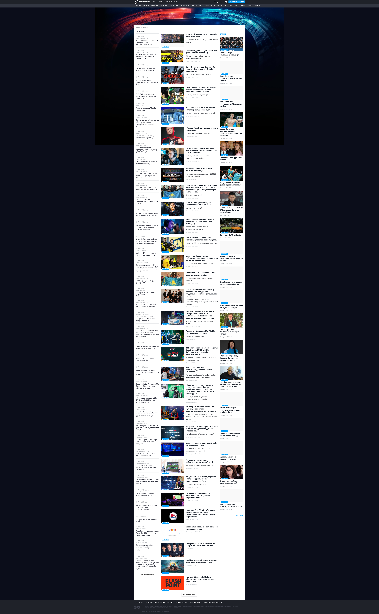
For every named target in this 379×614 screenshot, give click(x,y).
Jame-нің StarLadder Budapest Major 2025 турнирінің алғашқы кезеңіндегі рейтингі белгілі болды (147, 333)
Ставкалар (169, 2)
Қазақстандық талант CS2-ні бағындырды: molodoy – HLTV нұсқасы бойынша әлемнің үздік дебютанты (147, 268)
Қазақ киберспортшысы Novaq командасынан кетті (146, 494)
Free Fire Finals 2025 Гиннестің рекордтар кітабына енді (147, 347)
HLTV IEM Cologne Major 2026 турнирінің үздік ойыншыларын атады (147, 42)
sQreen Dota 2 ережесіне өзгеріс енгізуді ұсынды (145, 69)
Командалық (185, 5)
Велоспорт (155, 5)
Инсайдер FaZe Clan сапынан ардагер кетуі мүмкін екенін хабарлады (147, 467)
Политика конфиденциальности (212, 602)
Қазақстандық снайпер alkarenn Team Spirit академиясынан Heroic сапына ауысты (147, 548)
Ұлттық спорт (174, 5)
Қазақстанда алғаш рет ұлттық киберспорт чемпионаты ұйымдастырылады (147, 227)
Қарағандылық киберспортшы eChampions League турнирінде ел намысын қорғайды (147, 123)
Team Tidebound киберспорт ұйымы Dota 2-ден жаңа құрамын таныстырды (147, 414)
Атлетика (164, 5)
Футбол (257, 5)
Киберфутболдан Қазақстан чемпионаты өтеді (146, 163)
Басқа (207, 5)
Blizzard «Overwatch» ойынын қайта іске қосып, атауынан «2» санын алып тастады (147, 241)
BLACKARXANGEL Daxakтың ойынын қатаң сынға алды (146, 306)
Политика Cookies (195, 602)
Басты (154, 2)
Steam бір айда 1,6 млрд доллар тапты (145, 282)
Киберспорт (215, 5)
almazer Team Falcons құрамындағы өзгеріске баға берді (147, 82)
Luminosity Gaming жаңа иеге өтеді (147, 520)
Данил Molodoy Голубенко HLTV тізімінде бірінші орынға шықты (147, 372)
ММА (200, 5)
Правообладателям (181, 602)
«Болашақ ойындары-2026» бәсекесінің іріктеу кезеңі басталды (146, 175)
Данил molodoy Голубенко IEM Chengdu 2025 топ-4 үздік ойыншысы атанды (147, 386)
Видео (176, 2)
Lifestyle (138, 5)
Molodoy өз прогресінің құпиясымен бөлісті (145, 359)
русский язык (237, 2)
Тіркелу (216, 2)
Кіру (221, 2)
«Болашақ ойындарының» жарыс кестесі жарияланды (146, 188)
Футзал (223, 5)
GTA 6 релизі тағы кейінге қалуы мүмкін (145, 294)
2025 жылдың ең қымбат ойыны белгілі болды (145, 454)
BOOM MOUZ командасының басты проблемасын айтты (147, 214)
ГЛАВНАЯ (138, 27)
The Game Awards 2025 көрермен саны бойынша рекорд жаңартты (145, 318)
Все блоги (239, 516)
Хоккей (250, 5)
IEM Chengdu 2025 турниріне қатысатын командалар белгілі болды (147, 428)
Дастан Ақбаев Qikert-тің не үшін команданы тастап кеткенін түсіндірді (146, 507)
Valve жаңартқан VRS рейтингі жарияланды (147, 109)
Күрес (230, 5)
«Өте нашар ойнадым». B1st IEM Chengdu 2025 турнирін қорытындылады (146, 400)
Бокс (236, 5)
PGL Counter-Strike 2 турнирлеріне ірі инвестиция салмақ (147, 201)
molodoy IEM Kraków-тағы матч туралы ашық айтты (146, 254)
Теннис (242, 5)
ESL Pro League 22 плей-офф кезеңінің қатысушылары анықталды (146, 442)
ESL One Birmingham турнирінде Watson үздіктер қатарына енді (146, 150)
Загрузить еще (147, 574)
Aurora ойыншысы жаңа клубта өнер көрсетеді (145, 137)
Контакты (149, 602)
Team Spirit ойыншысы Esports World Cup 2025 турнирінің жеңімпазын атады (147, 533)
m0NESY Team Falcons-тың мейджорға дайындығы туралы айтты (146, 56)
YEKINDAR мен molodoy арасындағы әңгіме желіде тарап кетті (146, 96)
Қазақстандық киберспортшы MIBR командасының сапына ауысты (147, 481)
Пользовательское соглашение (163, 602)
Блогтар (161, 2)
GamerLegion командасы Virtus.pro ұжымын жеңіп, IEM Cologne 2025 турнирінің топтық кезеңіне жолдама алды (147, 565)
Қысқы (194, 5)
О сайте (141, 602)
